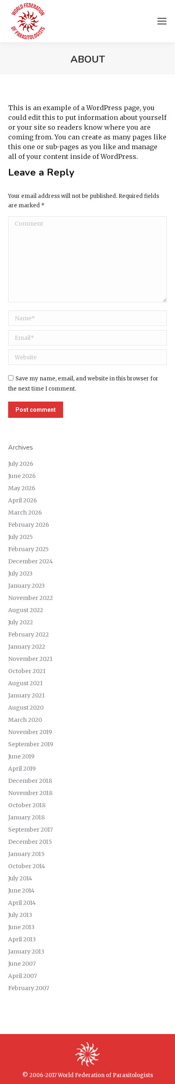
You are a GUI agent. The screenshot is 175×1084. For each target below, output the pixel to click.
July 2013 (20, 915)
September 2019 (30, 744)
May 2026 (21, 488)
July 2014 (20, 878)
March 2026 (25, 512)
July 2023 (20, 573)
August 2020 (26, 707)
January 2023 (26, 585)
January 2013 (26, 951)
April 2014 (22, 902)
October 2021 (27, 671)
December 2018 (30, 780)
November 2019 (30, 732)
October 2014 (26, 866)
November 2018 (30, 793)
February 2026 (28, 524)
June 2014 (21, 890)
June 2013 (21, 927)
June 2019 (21, 756)
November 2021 (30, 659)
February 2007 (28, 988)
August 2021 (25, 683)
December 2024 (30, 561)
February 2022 (28, 634)
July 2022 (20, 622)
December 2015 (30, 841)
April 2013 (22, 939)
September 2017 (30, 829)
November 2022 (30, 598)
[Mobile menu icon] (162, 21)
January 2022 (26, 646)
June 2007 (22, 963)
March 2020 (25, 719)
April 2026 (22, 500)
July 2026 (20, 463)
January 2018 (26, 817)
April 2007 (22, 976)
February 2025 (28, 549)
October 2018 (27, 805)
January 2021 (26, 695)
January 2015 (26, 854)
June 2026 (22, 476)
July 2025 (20, 537)
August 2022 (25, 610)
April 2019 (22, 768)
